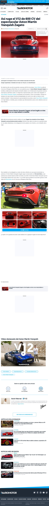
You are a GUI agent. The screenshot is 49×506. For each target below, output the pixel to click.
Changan (41, 5)
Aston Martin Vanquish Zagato (8, 94)
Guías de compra (25, 11)
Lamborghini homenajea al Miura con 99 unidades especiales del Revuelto (18, 80)
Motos (44, 499)
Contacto (27, 503)
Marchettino (9, 179)
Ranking (32, 11)
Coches (17, 11)
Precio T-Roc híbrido (21, 5)
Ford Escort (36, 5)
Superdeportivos (18, 371)
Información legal (33, 503)
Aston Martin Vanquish (42, 98)
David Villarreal (5, 28)
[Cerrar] (47, 31)
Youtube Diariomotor (31, 371)
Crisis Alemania (29, 5)
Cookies (38, 503)
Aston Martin (38, 87)
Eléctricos (38, 11)
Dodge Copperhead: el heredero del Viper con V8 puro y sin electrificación (18, 82)
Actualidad (3, 11)
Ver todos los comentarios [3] (24, 414)
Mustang (13, 5)
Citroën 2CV (7, 5)
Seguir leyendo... (21, 403)
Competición (11, 11)
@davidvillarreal (11, 28)
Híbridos (45, 11)
